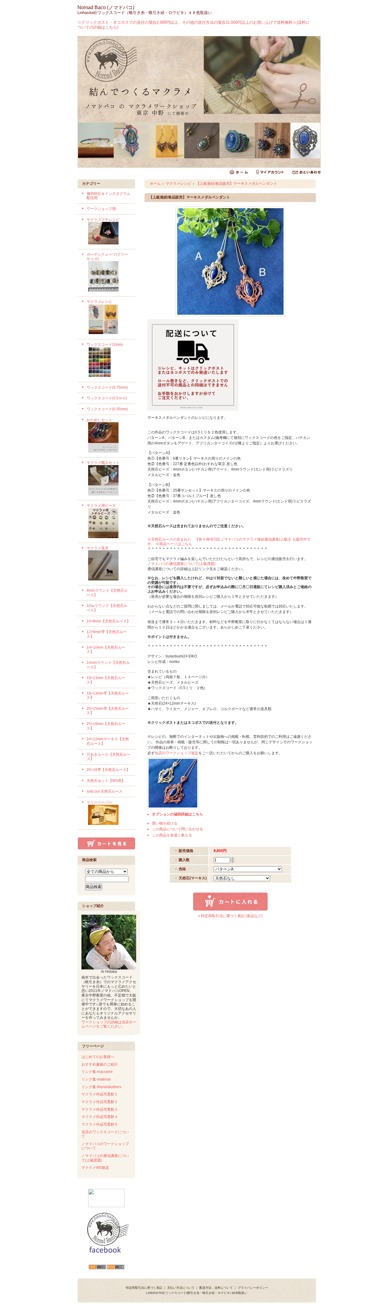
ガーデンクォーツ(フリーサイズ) (107, 256)
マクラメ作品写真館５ (99, 1124)
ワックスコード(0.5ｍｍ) (107, 398)
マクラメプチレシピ (103, 220)
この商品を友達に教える (172, 835)
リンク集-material (96, 1079)
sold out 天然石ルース (104, 791)
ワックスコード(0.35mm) (107, 409)
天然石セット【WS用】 (106, 781)
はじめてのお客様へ (97, 1057)
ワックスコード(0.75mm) (107, 387)
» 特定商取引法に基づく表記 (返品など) (230, 916)
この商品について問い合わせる (177, 829)
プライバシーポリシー (253, 1287)
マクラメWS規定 (95, 1167)
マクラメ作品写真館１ (99, 1094)
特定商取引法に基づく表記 (144, 1287)
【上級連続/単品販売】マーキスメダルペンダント (236, 183)
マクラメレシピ (99, 302)
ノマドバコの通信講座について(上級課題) (181, 564)
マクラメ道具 (97, 548)
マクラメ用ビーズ (101, 505)
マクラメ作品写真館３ (99, 1109)
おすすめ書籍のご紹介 (99, 1064)
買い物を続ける (164, 823)
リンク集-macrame (97, 1072)
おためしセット (99, 420)
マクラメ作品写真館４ (99, 1117)
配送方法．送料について (216, 1287)
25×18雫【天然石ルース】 (108, 770)
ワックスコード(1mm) (105, 344)
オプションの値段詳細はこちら (177, 814)
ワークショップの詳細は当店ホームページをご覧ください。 (108, 1024)
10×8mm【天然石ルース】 (108, 621)
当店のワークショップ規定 (176, 753)
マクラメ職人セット (103, 463)
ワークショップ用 (101, 209)
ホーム (155, 183)
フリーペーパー (99, 802)
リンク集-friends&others (101, 1087)
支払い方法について (180, 1287)
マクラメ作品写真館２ (99, 1102)
